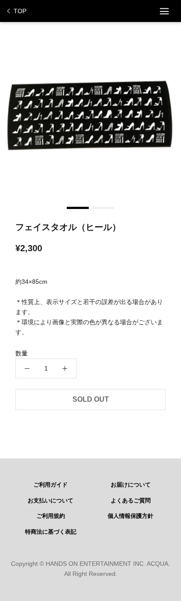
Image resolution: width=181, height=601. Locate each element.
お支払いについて (50, 501)
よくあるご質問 (131, 501)
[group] (90, 115)
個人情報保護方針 (130, 516)
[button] (78, 208)
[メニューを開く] (164, 11)
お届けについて (131, 485)
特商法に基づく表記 (50, 532)
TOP (20, 11)
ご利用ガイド (50, 485)
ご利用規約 (50, 516)
